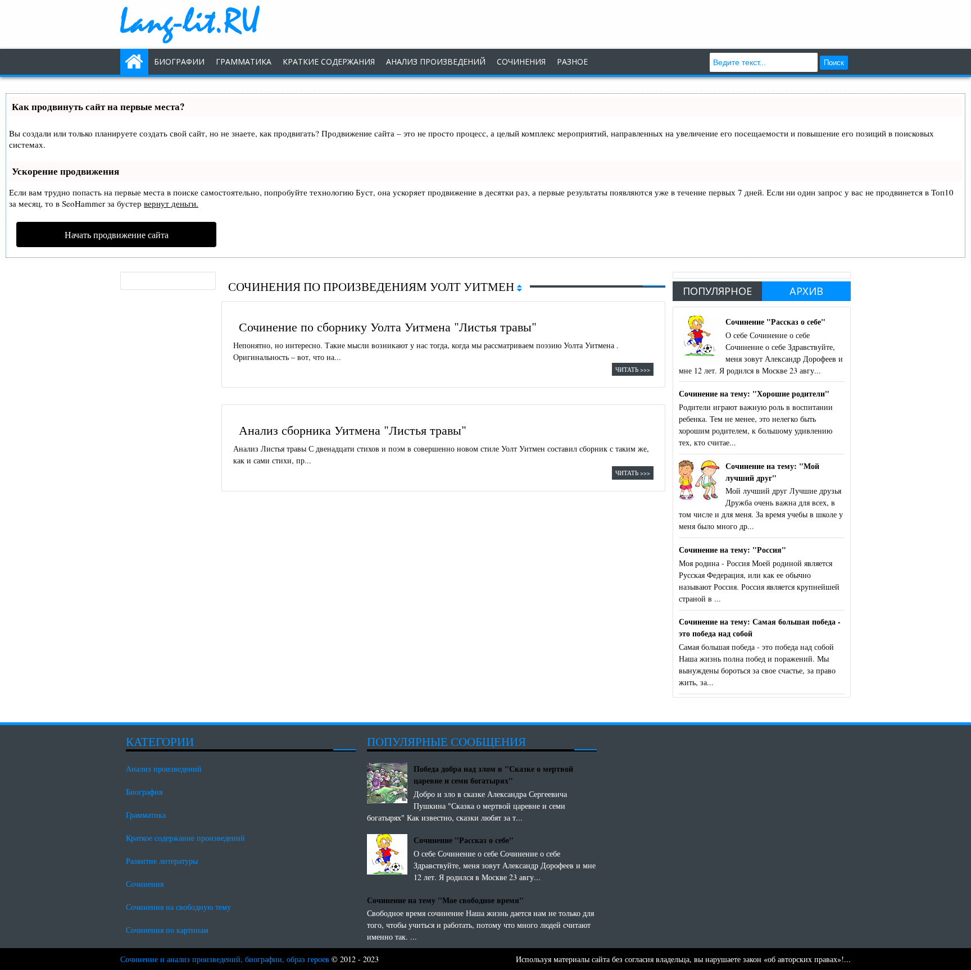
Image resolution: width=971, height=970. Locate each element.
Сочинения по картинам (167, 930)
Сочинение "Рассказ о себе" (775, 321)
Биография (144, 791)
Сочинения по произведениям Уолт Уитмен (372, 286)
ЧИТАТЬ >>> (632, 369)
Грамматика (243, 61)
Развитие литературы (162, 860)
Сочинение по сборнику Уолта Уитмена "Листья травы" (388, 326)
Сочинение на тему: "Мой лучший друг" (772, 472)
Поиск (834, 62)
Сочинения (145, 883)
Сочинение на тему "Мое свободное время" (445, 900)
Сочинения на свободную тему (178, 906)
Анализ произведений (436, 61)
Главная (134, 62)
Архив (806, 291)
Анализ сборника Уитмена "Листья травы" (352, 429)
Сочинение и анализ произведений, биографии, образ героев (224, 959)
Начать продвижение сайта (117, 234)
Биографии (179, 61)
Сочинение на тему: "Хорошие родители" (754, 393)
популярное (717, 291)
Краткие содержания (329, 61)
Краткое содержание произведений (185, 837)
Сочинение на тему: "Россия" (732, 549)
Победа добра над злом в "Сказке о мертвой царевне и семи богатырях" (493, 774)
